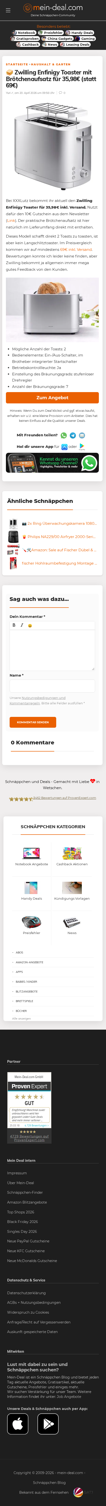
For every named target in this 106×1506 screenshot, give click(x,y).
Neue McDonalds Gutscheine (32, 1261)
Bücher (21, 1011)
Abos (19, 952)
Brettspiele (24, 1001)
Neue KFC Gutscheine (26, 1251)
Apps (19, 972)
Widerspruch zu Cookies (28, 1312)
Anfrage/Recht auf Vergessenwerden (39, 1322)
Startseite (17, 64)
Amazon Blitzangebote (27, 1202)
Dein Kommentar (27, 616)
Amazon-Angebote (29, 962)
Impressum (17, 1173)
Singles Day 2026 (22, 1231)
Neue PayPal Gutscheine (28, 1241)
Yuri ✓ (9, 93)
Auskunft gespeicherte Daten (32, 1332)
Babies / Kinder (26, 981)
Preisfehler (37, 1387)
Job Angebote (69, 1396)
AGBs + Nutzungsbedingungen (34, 1302)
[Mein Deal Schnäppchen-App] (52, 1424)
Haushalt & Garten (51, 64)
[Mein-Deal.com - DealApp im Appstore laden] (22, 1424)
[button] (14, 625)
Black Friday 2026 (22, 1222)
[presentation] (14, 625)
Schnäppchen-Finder (25, 1192)
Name (17, 675)
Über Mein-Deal (20, 1183)
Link (11, 220)
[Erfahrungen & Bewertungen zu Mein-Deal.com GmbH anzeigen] (29, 1107)
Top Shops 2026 (20, 1212)
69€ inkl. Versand (76, 249)
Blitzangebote (26, 991)
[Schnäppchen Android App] (81, 446)
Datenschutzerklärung (26, 1293)
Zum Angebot (52, 397)
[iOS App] (64, 446)
